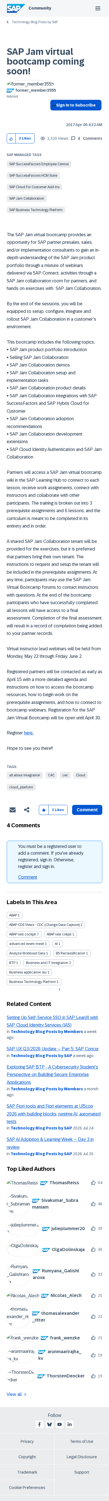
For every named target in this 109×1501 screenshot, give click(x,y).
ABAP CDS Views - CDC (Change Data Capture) (44, 925)
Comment (27, 877)
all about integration (24, 775)
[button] (11, 138)
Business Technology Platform (32, 982)
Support (81, 1472)
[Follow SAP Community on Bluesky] (49, 1424)
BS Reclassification (70, 953)
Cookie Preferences (27, 1487)
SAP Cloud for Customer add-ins (34, 187)
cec (65, 775)
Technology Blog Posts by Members (47, 1031)
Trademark (27, 1472)
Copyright (27, 1457)
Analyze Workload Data (27, 953)
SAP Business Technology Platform (36, 210)
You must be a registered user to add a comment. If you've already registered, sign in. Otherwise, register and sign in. (50, 856)
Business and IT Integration (47, 963)
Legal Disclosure (82, 1457)
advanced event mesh (26, 944)
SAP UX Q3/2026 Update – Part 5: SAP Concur (53, 1048)
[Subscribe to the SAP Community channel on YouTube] (59, 1424)
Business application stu (28, 972)
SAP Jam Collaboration (26, 198)
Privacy (27, 1441)
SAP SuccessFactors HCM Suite (33, 176)
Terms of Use (81, 1441)
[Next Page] (59, 989)
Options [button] (53, 115)
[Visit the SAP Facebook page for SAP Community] (39, 1424)
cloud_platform (21, 787)
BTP (12, 963)
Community (40, 8)
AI (56, 944)
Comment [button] (87, 809)
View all (14, 1394)
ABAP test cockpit (22, 934)
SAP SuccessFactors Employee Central (39, 164)
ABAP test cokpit (59, 934)
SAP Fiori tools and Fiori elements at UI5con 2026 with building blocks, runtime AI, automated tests (54, 1114)
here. (29, 733)
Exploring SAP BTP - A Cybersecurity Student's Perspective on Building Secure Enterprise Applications (52, 1075)
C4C (51, 775)
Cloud (80, 775)
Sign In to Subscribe (76, 105)
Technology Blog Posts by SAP (35, 22)
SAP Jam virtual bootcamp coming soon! (45, 61)
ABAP (13, 915)
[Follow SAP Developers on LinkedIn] (69, 1424)
